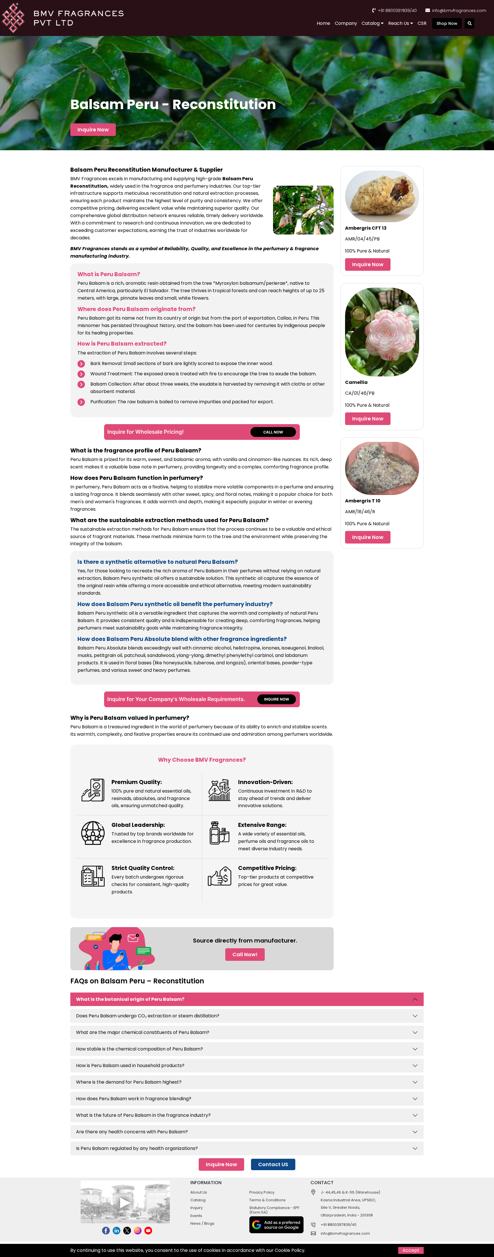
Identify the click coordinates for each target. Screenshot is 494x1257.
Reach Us (399, 23)
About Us (198, 1192)
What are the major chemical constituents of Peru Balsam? (142, 1032)
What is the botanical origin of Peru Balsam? (130, 999)
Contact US (273, 1164)
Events (196, 1215)
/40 (413, 10)
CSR (422, 23)
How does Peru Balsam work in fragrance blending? (133, 1098)
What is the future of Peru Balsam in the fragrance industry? (143, 1115)
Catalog (371, 23)
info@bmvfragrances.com (459, 10)
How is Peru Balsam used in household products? (130, 1065)
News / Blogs (202, 1223)
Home (323, 23)
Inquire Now (93, 129)
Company (346, 23)
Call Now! (245, 954)
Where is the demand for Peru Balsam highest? (129, 1082)
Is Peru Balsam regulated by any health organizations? (137, 1148)
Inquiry (196, 1207)
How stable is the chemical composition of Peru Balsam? (139, 1049)
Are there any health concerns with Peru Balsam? (132, 1131)
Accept (411, 1250)
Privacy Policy (261, 1192)
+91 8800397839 (394, 10)
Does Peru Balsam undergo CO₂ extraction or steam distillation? (147, 1016)
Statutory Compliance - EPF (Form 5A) (274, 1209)
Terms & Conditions (267, 1200)
